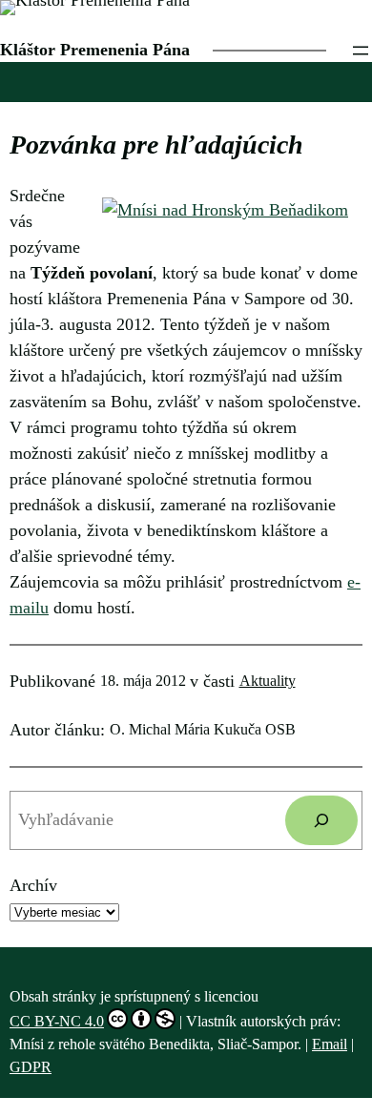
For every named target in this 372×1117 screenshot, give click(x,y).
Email (329, 1044)
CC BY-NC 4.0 (57, 1021)
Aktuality (267, 680)
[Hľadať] (321, 820)
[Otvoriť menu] (360, 50)
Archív (33, 885)
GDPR (31, 1067)
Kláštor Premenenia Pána (95, 49)
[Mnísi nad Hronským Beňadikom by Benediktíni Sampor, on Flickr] (225, 210)
